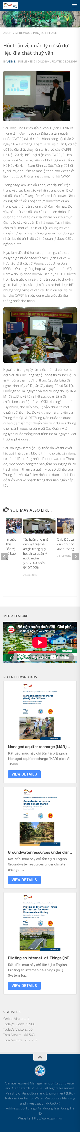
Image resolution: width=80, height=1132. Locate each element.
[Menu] (74, 5)
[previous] (4, 556)
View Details (24, 774)
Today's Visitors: (16, 1029)
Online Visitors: (15, 1018)
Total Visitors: (13, 1040)
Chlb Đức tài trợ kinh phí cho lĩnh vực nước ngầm (68, 544)
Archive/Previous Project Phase (30, 33)
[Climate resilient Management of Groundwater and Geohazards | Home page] (13, 5)
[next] (75, 556)
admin (11, 61)
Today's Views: (14, 1024)
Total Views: (12, 1034)
